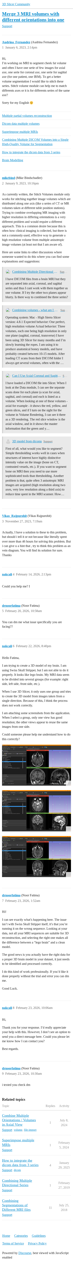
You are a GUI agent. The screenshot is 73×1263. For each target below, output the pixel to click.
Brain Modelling (12, 160)
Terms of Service (13, 1243)
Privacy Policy (37, 1243)
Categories (21, 1235)
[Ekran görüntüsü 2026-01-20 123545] (36, 765)
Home (6, 1235)
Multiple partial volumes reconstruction (27, 115)
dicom (17, 1170)
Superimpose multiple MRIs (20, 131)
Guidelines (39, 1235)
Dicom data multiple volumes (21, 123)
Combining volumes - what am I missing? (35, 310)
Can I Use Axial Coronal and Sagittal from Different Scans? (36, 375)
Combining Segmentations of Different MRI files (16, 1205)
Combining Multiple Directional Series (35, 271)
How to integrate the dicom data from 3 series (31, 152)
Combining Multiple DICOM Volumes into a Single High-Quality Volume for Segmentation (35, 142)
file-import (30, 1129)
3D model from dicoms (27, 441)
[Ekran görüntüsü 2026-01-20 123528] (36, 810)
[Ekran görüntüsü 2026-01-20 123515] (36, 856)
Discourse (24, 1253)
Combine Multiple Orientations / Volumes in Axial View (19, 1120)
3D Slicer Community (16, 4)
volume (18, 1129)
